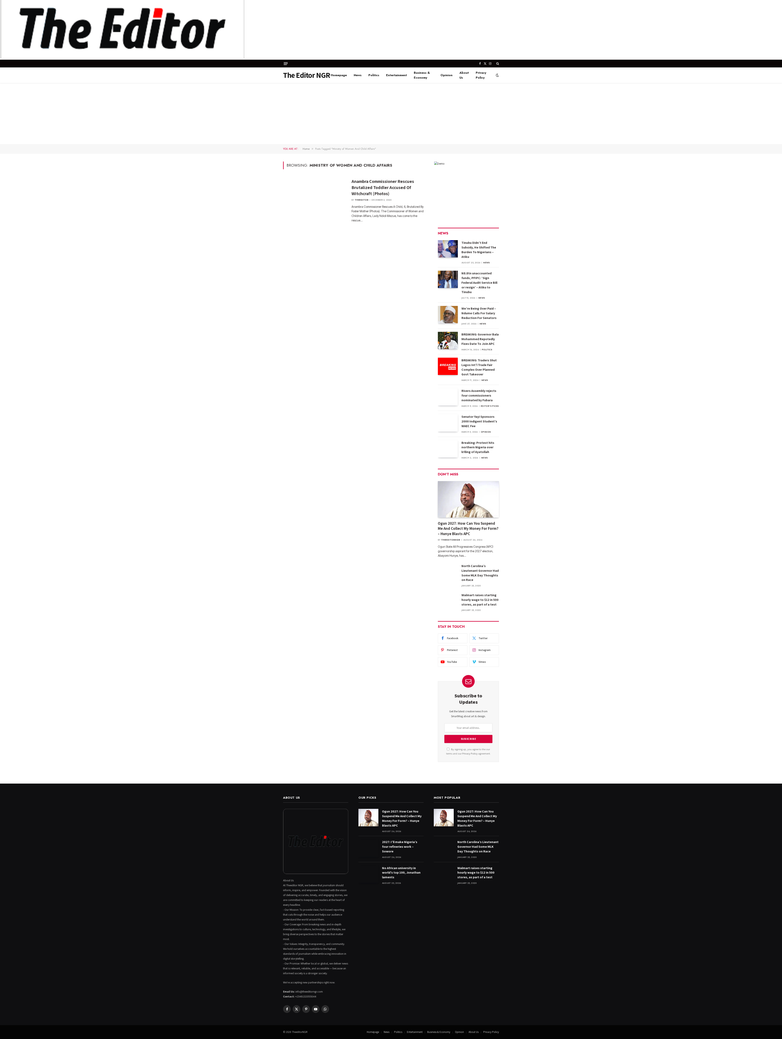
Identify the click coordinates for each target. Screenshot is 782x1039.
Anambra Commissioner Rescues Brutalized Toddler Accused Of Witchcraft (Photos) (382, 187)
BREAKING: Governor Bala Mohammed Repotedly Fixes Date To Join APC (480, 339)
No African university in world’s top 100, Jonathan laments (401, 873)
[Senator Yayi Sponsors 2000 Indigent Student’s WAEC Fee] (448, 422)
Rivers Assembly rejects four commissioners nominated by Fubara (478, 395)
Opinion (446, 75)
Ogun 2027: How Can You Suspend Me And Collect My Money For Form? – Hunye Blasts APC (468, 528)
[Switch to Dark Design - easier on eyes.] (497, 75)
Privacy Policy (481, 75)
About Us (464, 75)
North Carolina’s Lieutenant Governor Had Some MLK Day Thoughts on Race (480, 573)
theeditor (362, 199)
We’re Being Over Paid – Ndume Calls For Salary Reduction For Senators (478, 313)
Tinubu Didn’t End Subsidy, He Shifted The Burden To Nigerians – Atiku (478, 250)
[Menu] (286, 64)
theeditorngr (450, 539)
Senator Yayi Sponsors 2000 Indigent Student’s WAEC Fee (479, 421)
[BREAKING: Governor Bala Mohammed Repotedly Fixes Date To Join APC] (448, 340)
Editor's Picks (490, 406)
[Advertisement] (391, 113)
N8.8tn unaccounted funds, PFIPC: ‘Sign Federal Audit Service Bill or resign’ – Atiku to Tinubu (479, 282)
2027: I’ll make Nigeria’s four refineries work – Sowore (399, 846)
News (357, 75)
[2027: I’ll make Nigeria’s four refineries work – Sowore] (368, 848)
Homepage (339, 75)
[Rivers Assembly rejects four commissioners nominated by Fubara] (448, 397)
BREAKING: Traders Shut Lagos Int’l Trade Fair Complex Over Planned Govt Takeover (479, 367)
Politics (373, 75)
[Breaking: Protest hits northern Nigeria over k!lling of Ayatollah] (448, 448)
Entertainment (396, 75)
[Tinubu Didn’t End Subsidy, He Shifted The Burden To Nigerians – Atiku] (448, 248)
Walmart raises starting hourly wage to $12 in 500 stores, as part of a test (480, 600)
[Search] (497, 63)
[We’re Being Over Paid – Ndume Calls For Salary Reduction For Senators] (448, 314)
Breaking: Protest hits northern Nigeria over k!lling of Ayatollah (477, 447)
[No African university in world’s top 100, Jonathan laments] (368, 874)
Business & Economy (422, 75)
